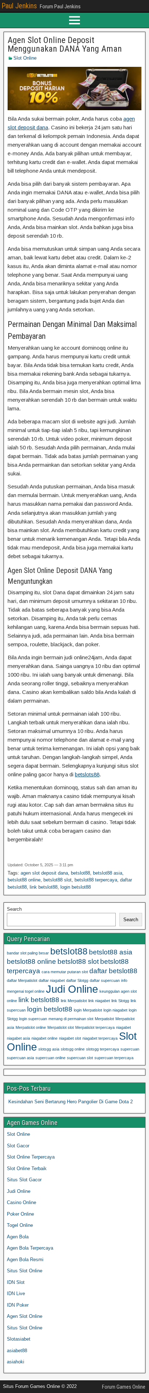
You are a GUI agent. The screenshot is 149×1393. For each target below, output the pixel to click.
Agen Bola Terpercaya (30, 1248)
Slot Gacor (18, 1145)
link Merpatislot (74, 1001)
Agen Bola (18, 1236)
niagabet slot (70, 1038)
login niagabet (115, 1010)
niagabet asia (18, 1038)
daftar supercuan (105, 980)
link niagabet (99, 1001)
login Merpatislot (88, 1010)
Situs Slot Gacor (24, 1179)
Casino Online (21, 1202)
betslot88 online (24, 880)
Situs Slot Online (24, 1270)
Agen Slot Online (24, 1316)
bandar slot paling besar (28, 953)
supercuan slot (80, 1058)
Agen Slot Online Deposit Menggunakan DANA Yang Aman (65, 44)
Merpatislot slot (60, 1027)
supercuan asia (20, 1058)
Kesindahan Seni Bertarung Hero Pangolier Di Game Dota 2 (70, 1101)
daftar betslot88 (113, 971)
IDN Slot (16, 1282)
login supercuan (33, 1019)
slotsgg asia (48, 1049)
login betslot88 (75, 887)
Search (14, 909)
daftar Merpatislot (22, 980)
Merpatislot (104, 1019)
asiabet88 (17, 1350)
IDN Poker (18, 1305)
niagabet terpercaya (100, 1038)
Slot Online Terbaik (27, 1168)
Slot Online (25, 58)
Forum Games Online (123, 1387)
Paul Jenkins (19, 5)
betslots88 (87, 774)
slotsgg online (73, 1049)
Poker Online (20, 1214)
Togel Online (20, 1225)
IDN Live (16, 1293)
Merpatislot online (31, 1027)
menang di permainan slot (70, 1019)
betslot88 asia (107, 873)
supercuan (129, 1049)
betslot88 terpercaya (95, 880)
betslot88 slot (57, 880)
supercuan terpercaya (113, 1058)
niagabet (123, 1027)
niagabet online (44, 1038)
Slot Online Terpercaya (31, 1157)
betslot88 (80, 873)
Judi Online (72, 989)
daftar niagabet (52, 980)
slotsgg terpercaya (102, 1049)
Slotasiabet (18, 1339)
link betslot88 (44, 887)
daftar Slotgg (77, 980)
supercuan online (50, 1058)
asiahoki (15, 1361)
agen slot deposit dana (44, 873)
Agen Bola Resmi (25, 1259)
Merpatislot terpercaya (95, 1027)
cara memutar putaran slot (65, 972)
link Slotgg (120, 1001)
